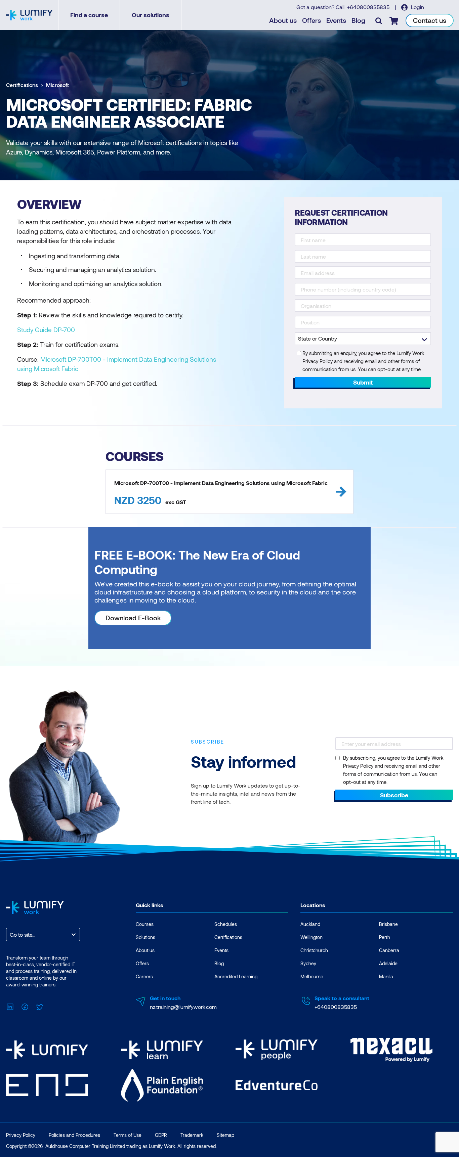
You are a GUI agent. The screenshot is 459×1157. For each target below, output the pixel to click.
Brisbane (388, 924)
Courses (145, 924)
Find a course (89, 14)
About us (283, 20)
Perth (384, 937)
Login (417, 7)
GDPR (161, 1135)
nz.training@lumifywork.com (183, 1007)
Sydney (308, 963)
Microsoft (57, 85)
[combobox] (10, 934)
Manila (386, 976)
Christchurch (314, 950)
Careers (144, 976)
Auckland (310, 924)
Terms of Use (127, 1135)
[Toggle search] (378, 20)
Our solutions (150, 14)
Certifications (22, 85)
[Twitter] (40, 1006)
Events (336, 20)
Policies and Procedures (74, 1135)
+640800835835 (369, 7)
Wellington (311, 937)
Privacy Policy (20, 1135)
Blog (358, 20)
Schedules (225, 924)
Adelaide (388, 963)
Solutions (145, 937)
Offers (311, 20)
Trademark (191, 1135)
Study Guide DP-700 (46, 329)
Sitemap (225, 1135)
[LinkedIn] (10, 1006)
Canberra (389, 950)
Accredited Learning (235, 976)
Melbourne (311, 976)
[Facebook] (25, 1006)
